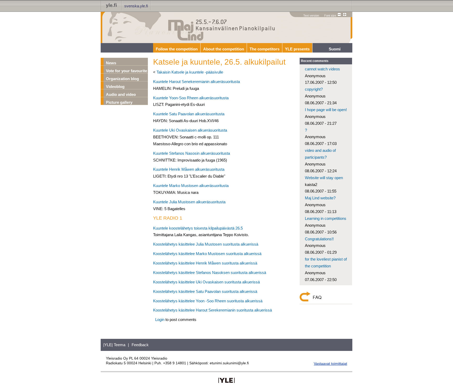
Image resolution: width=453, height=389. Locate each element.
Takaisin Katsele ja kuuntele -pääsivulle (190, 72)
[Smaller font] (339, 14)
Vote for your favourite (126, 71)
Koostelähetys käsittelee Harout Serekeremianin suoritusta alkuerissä (212, 310)
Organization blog (122, 78)
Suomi (335, 49)
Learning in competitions (325, 218)
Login (159, 319)
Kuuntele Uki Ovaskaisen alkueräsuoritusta (190, 130)
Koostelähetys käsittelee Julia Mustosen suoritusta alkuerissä (205, 244)
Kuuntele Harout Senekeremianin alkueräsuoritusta (196, 81)
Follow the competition (177, 49)
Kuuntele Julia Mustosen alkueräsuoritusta (189, 202)
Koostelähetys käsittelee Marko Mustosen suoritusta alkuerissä (207, 253)
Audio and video (121, 94)
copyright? (314, 89)
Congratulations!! (319, 239)
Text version (311, 15)
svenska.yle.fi (136, 6)
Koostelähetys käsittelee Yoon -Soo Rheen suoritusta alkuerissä (207, 301)
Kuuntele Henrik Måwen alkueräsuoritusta (188, 169)
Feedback (140, 345)
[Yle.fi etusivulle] (111, 5)
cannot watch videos (322, 69)
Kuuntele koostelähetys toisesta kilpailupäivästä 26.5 (198, 228)
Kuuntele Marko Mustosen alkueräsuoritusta (191, 185)
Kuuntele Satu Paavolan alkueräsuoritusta (188, 114)
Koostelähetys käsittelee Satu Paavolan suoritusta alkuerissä (205, 291)
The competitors (264, 49)
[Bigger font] (344, 14)
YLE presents (297, 49)
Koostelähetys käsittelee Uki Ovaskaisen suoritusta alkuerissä (206, 282)
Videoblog (115, 86)
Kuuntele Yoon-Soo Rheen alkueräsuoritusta (191, 98)
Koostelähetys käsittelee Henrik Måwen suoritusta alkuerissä (205, 263)
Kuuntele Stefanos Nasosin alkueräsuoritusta (191, 153)
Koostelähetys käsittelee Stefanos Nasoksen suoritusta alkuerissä (209, 272)
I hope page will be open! (326, 109)
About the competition (223, 49)
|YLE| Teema (114, 345)
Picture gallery (119, 102)
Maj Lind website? (320, 198)
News (111, 63)
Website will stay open (324, 177)
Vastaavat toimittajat (330, 363)
